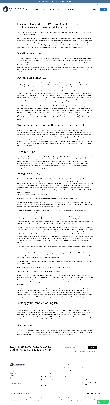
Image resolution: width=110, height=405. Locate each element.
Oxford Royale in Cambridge (48, 371)
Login (104, 4)
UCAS (29, 179)
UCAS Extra (52, 277)
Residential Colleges (46, 386)
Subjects (44, 9)
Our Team (84, 371)
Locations (36, 9)
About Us (60, 9)
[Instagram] (92, 394)
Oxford (86, 187)
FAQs (83, 374)
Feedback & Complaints (88, 380)
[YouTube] (95, 394)
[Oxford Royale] (15, 9)
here (70, 1)
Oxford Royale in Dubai (47, 383)
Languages (96, 4)
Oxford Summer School (47, 368)
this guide (41, 139)
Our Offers (52, 9)
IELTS (51, 317)
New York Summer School (48, 380)
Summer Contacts (86, 368)
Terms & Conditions (67, 377)
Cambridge (20, 229)
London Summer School (47, 377)
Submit (92, 348)
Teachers (64, 374)
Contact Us (64, 383)
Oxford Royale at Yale (46, 374)
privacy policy (94, 351)
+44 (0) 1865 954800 (15, 383)
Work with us (85, 377)
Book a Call (95, 9)
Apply (103, 9)
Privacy (63, 380)
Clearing (44, 288)
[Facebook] (88, 394)
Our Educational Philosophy (69, 371)
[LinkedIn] (99, 394)
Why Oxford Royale (67, 368)
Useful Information (70, 9)
